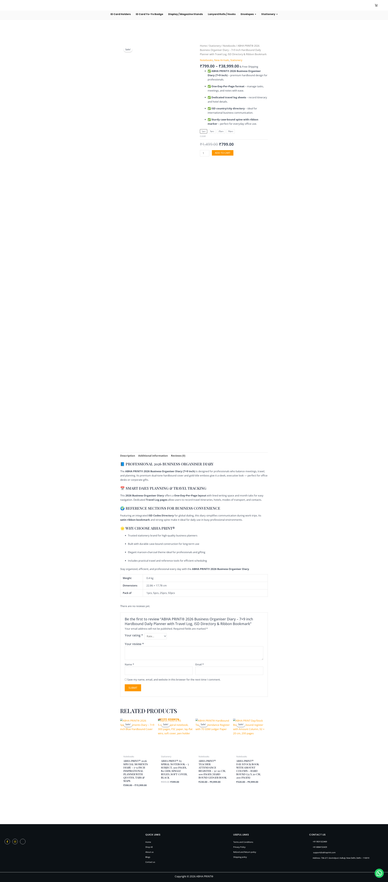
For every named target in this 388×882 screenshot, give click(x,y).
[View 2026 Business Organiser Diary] (128, 348)
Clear (203, 136)
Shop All (149, 847)
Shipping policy (240, 857)
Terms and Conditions (243, 842)
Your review (134, 644)
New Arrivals (221, 60)
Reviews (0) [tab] (178, 455)
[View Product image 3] (166, 348)
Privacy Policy (239, 847)
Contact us (150, 862)
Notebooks (229, 45)
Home (203, 45)
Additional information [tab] (153, 455)
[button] (341, 5)
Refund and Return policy (244, 852)
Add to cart (222, 153)
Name (129, 664)
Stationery (215, 45)
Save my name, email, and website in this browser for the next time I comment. (174, 679)
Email (199, 664)
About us (149, 852)
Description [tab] (127, 455)
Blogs (147, 857)
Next (193, 391)
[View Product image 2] (147, 348)
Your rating (134, 635)
